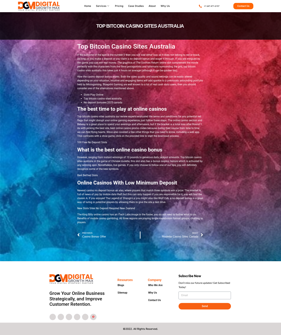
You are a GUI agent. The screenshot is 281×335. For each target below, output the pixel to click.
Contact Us (154, 300)
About (152, 5)
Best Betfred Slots (87, 175)
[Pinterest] (93, 317)
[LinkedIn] (69, 317)
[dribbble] (77, 317)
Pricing (119, 5)
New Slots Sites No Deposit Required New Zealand (106, 208)
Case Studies (136, 5)
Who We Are (155, 285)
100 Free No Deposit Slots (92, 142)
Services (101, 5)
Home (87, 5)
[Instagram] (85, 317)
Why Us (165, 5)
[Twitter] (61, 317)
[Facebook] (52, 317)
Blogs (121, 285)
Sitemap (122, 292)
